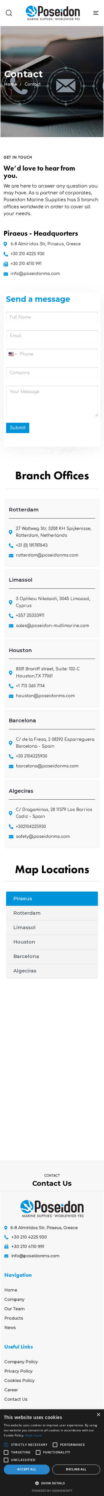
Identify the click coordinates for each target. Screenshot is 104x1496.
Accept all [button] (26, 1469)
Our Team (14, 1308)
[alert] (52, 1452)
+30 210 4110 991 (27, 1246)
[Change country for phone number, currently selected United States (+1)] (12, 354)
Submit (17, 428)
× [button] (98, 1415)
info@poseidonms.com (35, 1255)
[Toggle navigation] (95, 13)
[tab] (52, 899)
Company (14, 1299)
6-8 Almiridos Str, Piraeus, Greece (44, 1227)
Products (13, 1318)
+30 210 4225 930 (29, 1237)
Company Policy (21, 1361)
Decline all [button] (76, 1469)
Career (11, 1390)
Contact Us (16, 1399)
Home (10, 84)
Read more (33, 1435)
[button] (9, 13)
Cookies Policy (19, 1380)
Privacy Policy (18, 1371)
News (10, 1327)
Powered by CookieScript (52, 1490)
